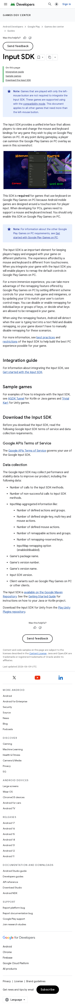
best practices (45, 337)
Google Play (34, 26)
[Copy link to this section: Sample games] (35, 387)
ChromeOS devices (13, 797)
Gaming (7, 743)
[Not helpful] (30, 37)
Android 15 (9, 834)
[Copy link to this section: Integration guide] (40, 361)
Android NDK (10, 893)
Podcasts (8, 729)
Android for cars (12, 802)
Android (7, 695)
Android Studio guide (15, 870)
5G (4, 771)
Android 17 (9, 823)
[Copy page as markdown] (50, 57)
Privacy (7, 766)
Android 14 (9, 839)
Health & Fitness (11, 754)
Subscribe (48, 989)
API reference (10, 882)
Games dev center (17, 15)
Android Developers (13, 26)
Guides (11, 30)
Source (7, 712)
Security (7, 707)
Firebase (7, 957)
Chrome (7, 952)
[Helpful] (24, 37)
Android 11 (8, 856)
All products (10, 968)
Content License (38, 653)
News (6, 718)
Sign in (66, 4)
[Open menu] (5, 4)
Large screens (10, 786)
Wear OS (8, 791)
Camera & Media (12, 760)
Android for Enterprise (15, 701)
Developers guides (13, 876)
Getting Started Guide (42, 596)
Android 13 (9, 845)
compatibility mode (34, 103)
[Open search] (50, 4)
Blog (5, 723)
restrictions (10, 341)
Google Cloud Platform (16, 963)
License (18, 981)
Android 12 (9, 850)
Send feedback (18, 46)
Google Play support (14, 918)
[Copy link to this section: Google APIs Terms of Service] (54, 444)
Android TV (9, 808)
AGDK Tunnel (16, 398)
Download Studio (12, 887)
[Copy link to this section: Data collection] (30, 465)
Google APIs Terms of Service (27, 450)
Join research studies (14, 924)
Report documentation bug (18, 913)
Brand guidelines (35, 981)
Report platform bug (14, 907)
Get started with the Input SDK (22, 372)
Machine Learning (13, 749)
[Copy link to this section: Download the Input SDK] (54, 418)
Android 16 (9, 828)
